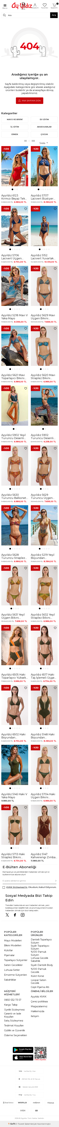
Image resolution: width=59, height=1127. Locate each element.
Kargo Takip (11, 1004)
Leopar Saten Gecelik (38, 982)
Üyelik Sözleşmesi (14, 1009)
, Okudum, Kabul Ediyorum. (31, 887)
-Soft (12, 1124)
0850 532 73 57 (12, 999)
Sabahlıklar (10, 979)
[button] (12, 189)
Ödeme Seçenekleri (15, 1035)
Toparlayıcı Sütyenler (15, 960)
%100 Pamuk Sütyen (38, 953)
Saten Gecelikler (13, 965)
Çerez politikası (39, 1001)
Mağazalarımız (39, 1006)
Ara (54, 15)
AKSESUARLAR (44, 127)
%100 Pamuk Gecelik (38, 971)
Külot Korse (37, 976)
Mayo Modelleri (13, 940)
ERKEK (14, 134)
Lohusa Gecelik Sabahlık (39, 960)
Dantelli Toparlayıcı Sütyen (41, 941)
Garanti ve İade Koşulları (12, 1015)
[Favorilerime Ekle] (25, 149)
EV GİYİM (44, 119)
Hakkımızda (37, 1011)
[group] (14, 166)
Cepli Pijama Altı (40, 987)
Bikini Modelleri (12, 945)
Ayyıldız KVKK (38, 996)
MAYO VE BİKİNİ (15, 119)
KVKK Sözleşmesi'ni (16, 887)
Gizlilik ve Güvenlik (14, 1030)
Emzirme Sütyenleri (15, 974)
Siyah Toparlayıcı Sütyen (40, 947)
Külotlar (8, 950)
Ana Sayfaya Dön (31, 100)
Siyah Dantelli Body (42, 965)
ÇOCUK (44, 134)
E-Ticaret (20, 1124)
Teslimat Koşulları (14, 1025)
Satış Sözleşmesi (13, 1020)
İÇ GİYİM (14, 127)
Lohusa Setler (12, 969)
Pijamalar (9, 955)
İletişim (35, 1016)
